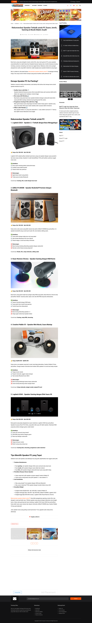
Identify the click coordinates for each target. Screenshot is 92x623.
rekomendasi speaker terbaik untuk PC (38, 71)
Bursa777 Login (63, 138)
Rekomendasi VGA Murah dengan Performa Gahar (74, 66)
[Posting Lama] (36, 543)
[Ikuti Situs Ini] (76, 5)
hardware (38, 34)
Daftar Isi (61, 608)
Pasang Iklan (17, 592)
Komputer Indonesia (46, 620)
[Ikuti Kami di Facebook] (70, 5)
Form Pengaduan (62, 611)
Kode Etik (37, 610)
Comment (46, 34)
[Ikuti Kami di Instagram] (67, 5)
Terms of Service (39, 614)
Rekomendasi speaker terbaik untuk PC (21, 498)
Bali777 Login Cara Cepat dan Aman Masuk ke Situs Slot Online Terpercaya (18, 537)
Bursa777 (61, 141)
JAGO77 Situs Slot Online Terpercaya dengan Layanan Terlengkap (49, 537)
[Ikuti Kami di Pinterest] (73, 5)
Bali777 (61, 135)
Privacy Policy (38, 613)
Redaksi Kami (62, 613)
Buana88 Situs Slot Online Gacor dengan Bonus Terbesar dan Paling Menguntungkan (34, 537)
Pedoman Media (39, 611)
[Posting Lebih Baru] (32, 543)
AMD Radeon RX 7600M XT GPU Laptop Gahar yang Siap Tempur (33, 1)
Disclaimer (37, 608)
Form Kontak (62, 610)
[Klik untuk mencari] (80, 5)
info (41, 34)
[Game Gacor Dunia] (46, 15)
